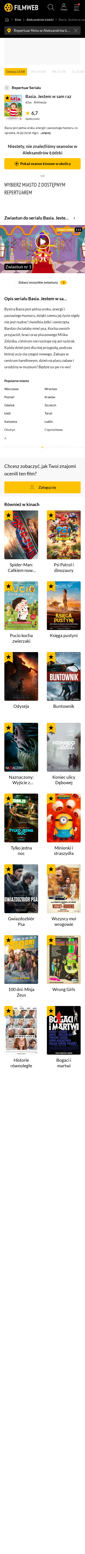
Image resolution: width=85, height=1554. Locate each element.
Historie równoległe (21, 1063)
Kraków (50, 397)
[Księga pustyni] (64, 605)
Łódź (7, 413)
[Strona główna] (7, 19)
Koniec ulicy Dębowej (63, 780)
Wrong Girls (63, 989)
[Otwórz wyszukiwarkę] (51, 7)
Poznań (9, 397)
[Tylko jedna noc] (21, 818)
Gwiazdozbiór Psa (21, 921)
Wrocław (51, 389)
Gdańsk (9, 405)
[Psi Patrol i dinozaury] (64, 534)
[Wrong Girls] (64, 959)
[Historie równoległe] (21, 1030)
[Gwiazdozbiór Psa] (21, 888)
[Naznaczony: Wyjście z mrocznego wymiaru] (21, 747)
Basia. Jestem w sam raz (48, 96)
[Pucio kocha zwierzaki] (21, 605)
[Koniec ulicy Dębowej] (64, 747)
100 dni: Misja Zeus (21, 992)
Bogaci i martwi (63, 1063)
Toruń (48, 413)
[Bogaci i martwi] (64, 1030)
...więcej (45, 133)
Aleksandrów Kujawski (19, 446)
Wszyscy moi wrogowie (64, 921)
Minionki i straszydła (64, 850)
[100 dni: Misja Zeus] (21, 959)
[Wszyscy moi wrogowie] (64, 888)
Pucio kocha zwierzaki (21, 638)
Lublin (49, 421)
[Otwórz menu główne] (76, 7)
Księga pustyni (64, 635)
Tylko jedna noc (21, 850)
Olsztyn (9, 430)
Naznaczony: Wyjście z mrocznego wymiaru (21, 780)
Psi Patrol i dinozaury (64, 567)
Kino (18, 19)
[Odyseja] (21, 676)
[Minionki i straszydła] (64, 818)
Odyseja (21, 706)
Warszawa (11, 389)
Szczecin (50, 405)
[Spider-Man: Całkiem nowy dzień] (21, 534)
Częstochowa (54, 430)
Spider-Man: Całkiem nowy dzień (21, 567)
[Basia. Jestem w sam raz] (13, 107)
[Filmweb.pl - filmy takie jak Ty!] (21, 7)
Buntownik (63, 706)
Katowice (10, 421)
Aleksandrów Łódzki (40, 19)
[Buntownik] (64, 676)
